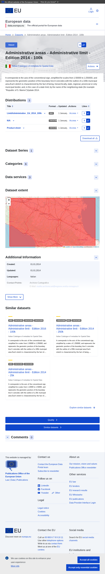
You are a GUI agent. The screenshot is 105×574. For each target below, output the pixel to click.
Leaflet (67, 247)
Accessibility (43, 515)
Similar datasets (51, 427)
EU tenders (74, 486)
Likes (84, 106)
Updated (62, 106)
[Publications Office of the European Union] (20, 465)
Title (9, 106)
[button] (49, 2)
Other (57, 493)
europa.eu (26, 537)
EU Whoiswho (75, 495)
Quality (51, 420)
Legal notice (43, 508)
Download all (88, 138)
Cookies (41, 512)
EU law (72, 482)
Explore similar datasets (83, 407)
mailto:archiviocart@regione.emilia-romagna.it (57, 286)
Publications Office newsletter (82, 467)
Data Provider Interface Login (82, 503)
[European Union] (20, 530)
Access (72, 113)
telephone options (55, 540)
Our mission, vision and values (83, 464)
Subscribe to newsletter (48, 471)
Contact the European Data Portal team (50, 465)
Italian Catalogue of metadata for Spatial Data (32, 66)
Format (52, 106)
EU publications (76, 499)
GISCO (96, 247)
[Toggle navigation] (97, 24)
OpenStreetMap (78, 247)
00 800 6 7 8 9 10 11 (54, 537)
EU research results (78, 490)
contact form (56, 543)
